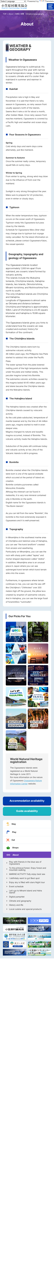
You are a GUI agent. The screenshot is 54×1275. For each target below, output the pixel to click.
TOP (4, 14)
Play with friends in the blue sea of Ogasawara (25, 863)
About (10, 14)
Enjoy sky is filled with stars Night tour (27, 882)
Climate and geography (20, 901)
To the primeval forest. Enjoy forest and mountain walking (27, 869)
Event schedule (16, 886)
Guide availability (27, 810)
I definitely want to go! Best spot (24, 878)
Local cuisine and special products (25, 909)
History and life (16, 905)
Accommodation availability (27, 800)
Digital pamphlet (16, 897)
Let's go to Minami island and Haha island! (25, 892)
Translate (49, 1)
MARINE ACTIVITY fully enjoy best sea (27, 874)
